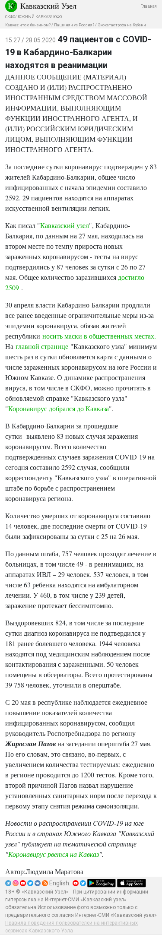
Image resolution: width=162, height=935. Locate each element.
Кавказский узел (64, 225)
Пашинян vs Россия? (74, 25)
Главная (148, 6)
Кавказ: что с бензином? (28, 25)
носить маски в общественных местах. (99, 335)
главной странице (42, 346)
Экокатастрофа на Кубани (122, 25)
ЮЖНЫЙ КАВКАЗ (34, 17)
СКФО (10, 17)
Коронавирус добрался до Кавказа (58, 408)
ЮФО (57, 17)
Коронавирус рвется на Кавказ (53, 854)
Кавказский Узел (48, 5)
